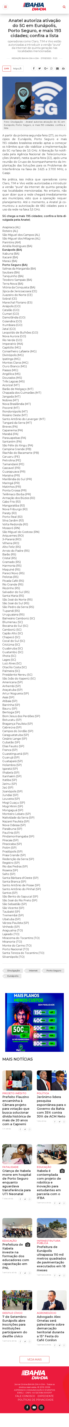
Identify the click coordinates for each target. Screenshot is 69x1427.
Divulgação (13, 970)
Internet (33, 970)
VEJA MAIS (34, 1359)
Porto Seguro (54, 970)
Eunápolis (12, 976)
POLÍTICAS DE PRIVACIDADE (36, 1399)
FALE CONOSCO (25, 1396)
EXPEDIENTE (46, 1396)
